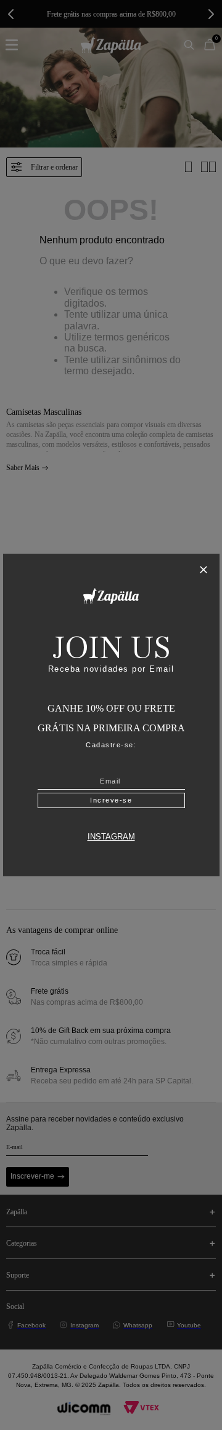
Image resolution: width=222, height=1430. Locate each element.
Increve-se (111, 800)
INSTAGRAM (111, 837)
